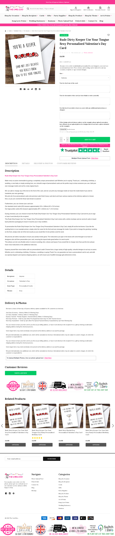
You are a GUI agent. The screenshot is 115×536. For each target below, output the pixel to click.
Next (113, 425)
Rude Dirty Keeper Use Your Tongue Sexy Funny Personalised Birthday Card (43, 432)
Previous (2, 425)
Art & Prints (105, 16)
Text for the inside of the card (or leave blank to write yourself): (79, 95)
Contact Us (92, 21)
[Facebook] (20, 89)
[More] (37, 15)
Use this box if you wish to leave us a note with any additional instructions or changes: (83, 109)
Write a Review (88, 53)
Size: (62, 73)
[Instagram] (9, 493)
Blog (101, 21)
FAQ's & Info (80, 21)
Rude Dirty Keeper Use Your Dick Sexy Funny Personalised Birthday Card (97, 432)
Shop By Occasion (12, 16)
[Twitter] (32, 89)
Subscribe (52, 459)
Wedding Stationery (37, 21)
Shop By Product (75, 16)
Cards (41, 16)
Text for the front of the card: (69, 83)
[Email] (24, 89)
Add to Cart (90, 140)
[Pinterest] (39, 89)
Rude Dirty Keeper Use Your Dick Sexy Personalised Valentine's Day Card (16, 432)
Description (11, 163)
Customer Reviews (66, 163)
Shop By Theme (91, 16)
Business (51, 21)
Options (15, 445)
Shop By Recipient (29, 16)
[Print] (28, 89)
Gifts (49, 16)
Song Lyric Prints (19, 21)
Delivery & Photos (43, 163)
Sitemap (34, 490)
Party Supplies (60, 16)
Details (25, 163)
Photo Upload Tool (65, 21)
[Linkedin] (35, 89)
